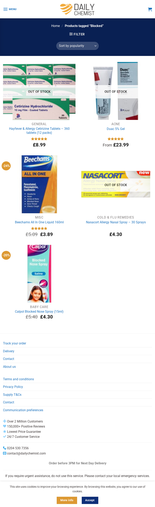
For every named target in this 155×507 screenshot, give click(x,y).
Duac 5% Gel (116, 129)
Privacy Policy (13, 387)
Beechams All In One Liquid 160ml (39, 222)
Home (55, 26)
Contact (8, 359)
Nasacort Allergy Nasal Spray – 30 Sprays (116, 222)
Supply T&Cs (12, 395)
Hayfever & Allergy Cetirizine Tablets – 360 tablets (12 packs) (39, 131)
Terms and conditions (18, 379)
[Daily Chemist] (77, 9)
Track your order (14, 343)
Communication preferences (23, 410)
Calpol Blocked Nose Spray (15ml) (39, 311)
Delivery (8, 351)
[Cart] (150, 9)
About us (9, 367)
